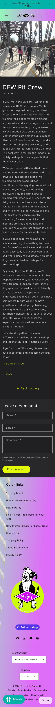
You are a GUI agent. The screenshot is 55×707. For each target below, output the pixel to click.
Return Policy (13, 507)
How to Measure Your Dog (21, 500)
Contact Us (12, 533)
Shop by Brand (14, 493)
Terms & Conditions (17, 547)
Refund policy (24, 690)
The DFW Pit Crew (13, 363)
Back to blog (30, 388)
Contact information (29, 700)
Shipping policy (38, 695)
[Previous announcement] (5, 4)
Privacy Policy (14, 554)
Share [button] (9, 374)
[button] (6, 15)
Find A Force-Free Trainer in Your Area (25, 516)
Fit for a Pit (26, 686)
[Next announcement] (49, 4)
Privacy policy (40, 690)
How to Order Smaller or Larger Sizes (27, 526)
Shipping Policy (14, 540)
